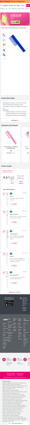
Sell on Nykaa (9, 340)
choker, (17, 399)
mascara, (21, 391)
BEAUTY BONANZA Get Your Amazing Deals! (12, 1)
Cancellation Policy (11, 374)
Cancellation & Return (10, 333)
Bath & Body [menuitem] (21, 8)
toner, (11, 390)
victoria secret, (20, 385)
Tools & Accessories (14, 27)
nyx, (13, 403)
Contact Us (9, 322)
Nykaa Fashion (20, 333)
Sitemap (20, 339)
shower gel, (9, 396)
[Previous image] (3, 59)
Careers (4, 326)
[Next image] (5, 59)
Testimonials (5, 332)
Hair (7, 27)
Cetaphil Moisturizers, (12, 411)
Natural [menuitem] (27, 8)
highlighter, (9, 383)
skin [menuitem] (7, 8)
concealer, (20, 383)
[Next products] (28, 147)
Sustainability (6, 337)
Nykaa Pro (19, 336)
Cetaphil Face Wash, (16, 406)
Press (4, 330)
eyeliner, (19, 387)
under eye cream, (17, 394)
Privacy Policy (20, 374)
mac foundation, (11, 399)
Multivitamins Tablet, (11, 408)
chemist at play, (15, 391)
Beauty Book (14, 324)
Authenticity (5, 328)
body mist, (21, 400)
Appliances (25, 332)
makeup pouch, (11, 400)
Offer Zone (19, 324)
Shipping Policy (20, 373)
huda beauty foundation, (14, 402)
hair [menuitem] (10, 8)
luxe (15, 5)
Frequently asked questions (10, 326)
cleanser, (9, 391)
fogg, (7, 394)
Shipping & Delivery (10, 337)
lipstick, (4, 383)
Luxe (24, 345)
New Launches (20, 327)
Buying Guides (14, 330)
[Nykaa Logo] (1, 5)
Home (2, 27)
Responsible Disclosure (5, 340)
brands (11, 5)
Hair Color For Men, (19, 419)
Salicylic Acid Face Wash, (14, 416)
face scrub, (8, 406)
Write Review (21, 182)
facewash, (8, 403)
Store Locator (9, 330)
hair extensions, (13, 393)
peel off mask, (17, 405)
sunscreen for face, (17, 396)
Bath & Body (24, 330)
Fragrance (25, 341)
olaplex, (17, 400)
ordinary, (7, 390)
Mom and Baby (24, 335)
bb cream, (13, 385)
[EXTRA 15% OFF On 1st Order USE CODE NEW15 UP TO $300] (15, 19)
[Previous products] (2, 147)
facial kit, (9, 385)
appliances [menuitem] (14, 8)
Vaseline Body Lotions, (12, 414)
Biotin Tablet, (10, 415)
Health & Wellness (25, 339)
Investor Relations (5, 343)
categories (6, 5)
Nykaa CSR (4, 335)
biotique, (8, 384)
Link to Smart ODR (4, 347)
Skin (24, 325)
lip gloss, (12, 384)
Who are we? (4, 324)
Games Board (14, 327)
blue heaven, (11, 405)
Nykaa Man (19, 330)
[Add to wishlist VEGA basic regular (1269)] (27, 32)
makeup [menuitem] (3, 8)
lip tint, (11, 394)
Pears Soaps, (11, 419)
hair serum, (15, 383)
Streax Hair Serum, (10, 412)
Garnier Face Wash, (10, 409)
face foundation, (12, 397)
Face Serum (11, 421)
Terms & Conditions (11, 373)
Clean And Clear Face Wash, (14, 418)
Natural (25, 343)
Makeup (25, 323)
